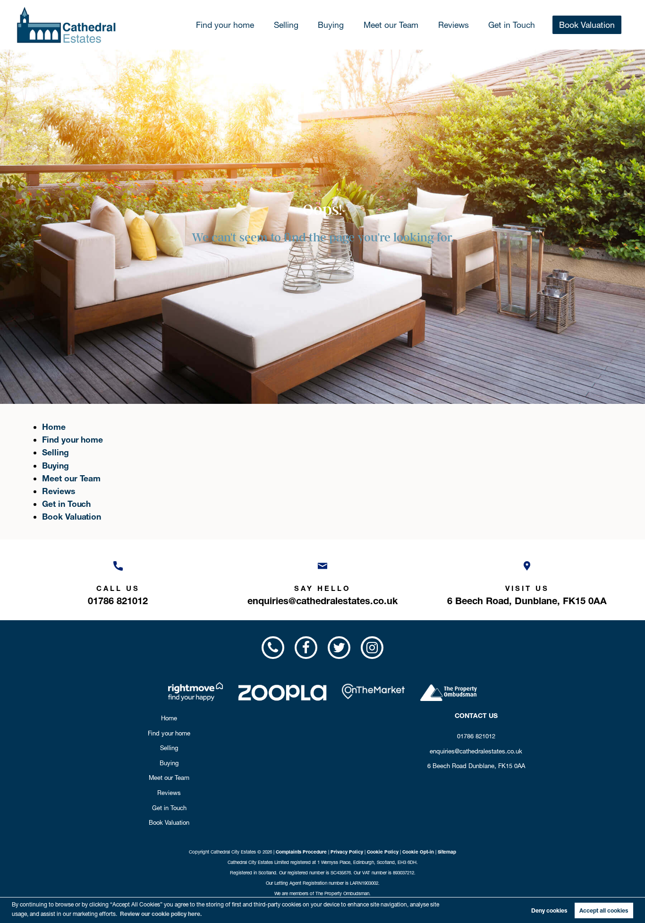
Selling (286, 25)
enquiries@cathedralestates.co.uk (476, 751)
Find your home (225, 25)
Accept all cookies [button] (603, 910)
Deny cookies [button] (549, 910)
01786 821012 (476, 736)
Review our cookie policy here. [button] (161, 913)
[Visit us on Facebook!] (306, 647)
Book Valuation (587, 25)
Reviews (453, 25)
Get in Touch (511, 25)
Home (54, 427)
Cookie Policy (383, 852)
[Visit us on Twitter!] (339, 647)
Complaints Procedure (301, 852)
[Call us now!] (272, 647)
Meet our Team (391, 25)
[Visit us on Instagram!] (372, 647)
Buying (331, 25)
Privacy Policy (347, 852)
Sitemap (447, 852)
